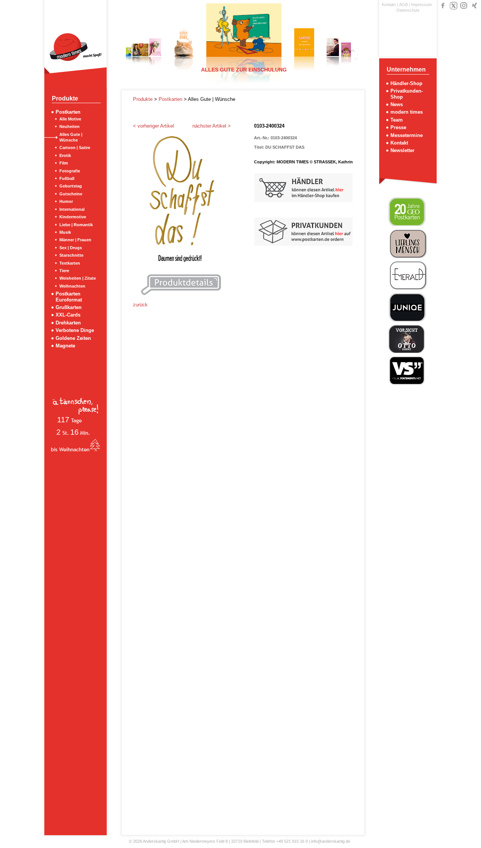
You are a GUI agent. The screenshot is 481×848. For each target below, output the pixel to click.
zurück (140, 305)
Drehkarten (68, 323)
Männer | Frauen (75, 240)
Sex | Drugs (70, 247)
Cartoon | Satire (74, 147)
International (72, 209)
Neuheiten (69, 126)
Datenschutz (408, 10)
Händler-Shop (406, 83)
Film (63, 163)
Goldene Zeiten (73, 338)
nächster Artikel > (211, 126)
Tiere (64, 270)
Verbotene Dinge (75, 330)
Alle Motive (70, 119)
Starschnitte (71, 255)
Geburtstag (70, 186)
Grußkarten (69, 307)
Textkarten (69, 263)
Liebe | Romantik (76, 224)
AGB (403, 4)
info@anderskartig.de (330, 841)
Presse (398, 127)
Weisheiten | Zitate (77, 278)
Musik (65, 232)
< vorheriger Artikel (153, 126)
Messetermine (406, 135)
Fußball (66, 178)
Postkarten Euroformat (69, 296)
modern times (406, 112)
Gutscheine (70, 194)
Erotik (65, 155)
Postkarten (68, 112)
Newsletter (402, 150)
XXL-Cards (68, 315)
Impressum (421, 4)
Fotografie (69, 171)
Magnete (65, 346)
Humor (66, 201)
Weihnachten (72, 286)
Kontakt (389, 4)
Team (396, 120)
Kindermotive (72, 217)
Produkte (143, 99)
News (396, 104)
